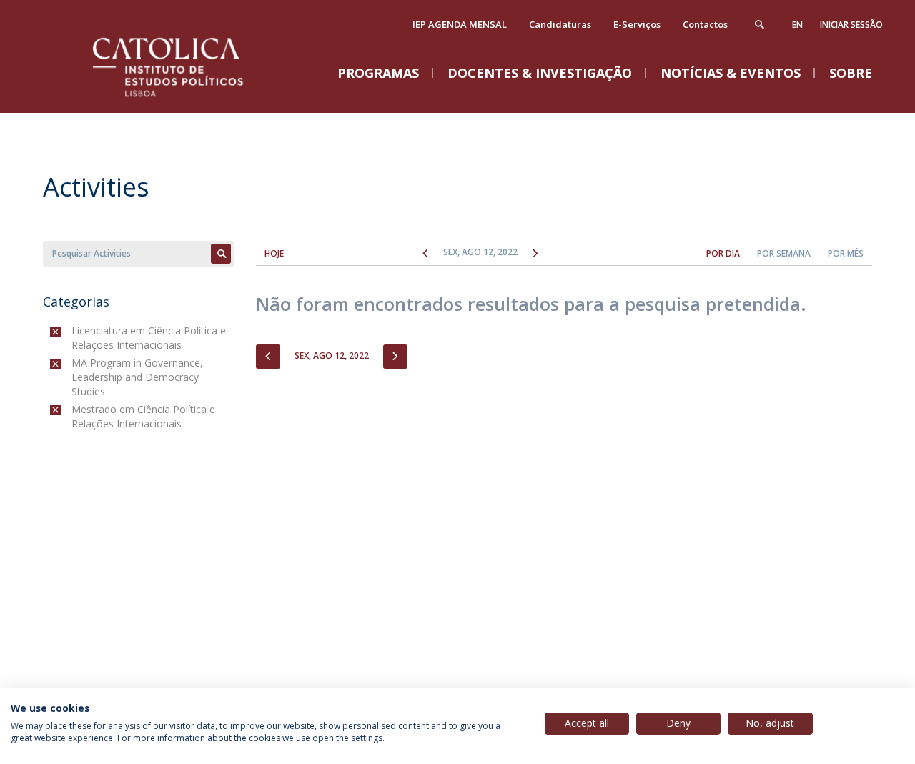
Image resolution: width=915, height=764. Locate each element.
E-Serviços (637, 24)
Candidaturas (560, 24)
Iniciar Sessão (851, 25)
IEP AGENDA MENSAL (459, 24)
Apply (221, 254)
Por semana (784, 253)
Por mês (846, 253)
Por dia (723, 253)
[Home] (186, 98)
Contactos (705, 24)
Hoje (274, 253)
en (797, 25)
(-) (74, 330)
